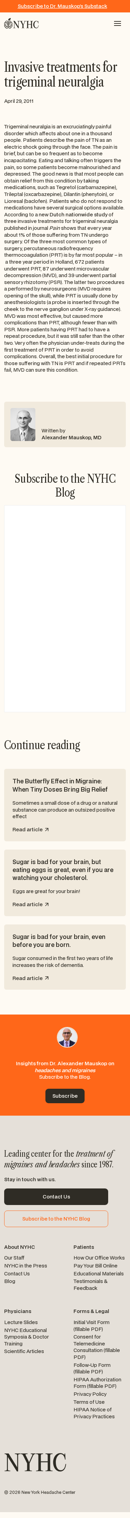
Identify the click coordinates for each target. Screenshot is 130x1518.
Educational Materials (98, 1273)
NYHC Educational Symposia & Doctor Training (26, 1337)
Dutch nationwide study (78, 214)
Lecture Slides (21, 1322)
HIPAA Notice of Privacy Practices (94, 1413)
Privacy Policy (89, 1394)
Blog (9, 1281)
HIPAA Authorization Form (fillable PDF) (97, 1383)
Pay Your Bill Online (95, 1265)
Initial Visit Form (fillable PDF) (91, 1325)
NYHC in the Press (25, 1265)
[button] (117, 23)
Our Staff (14, 1257)
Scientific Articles (24, 1351)
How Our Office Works (99, 1257)
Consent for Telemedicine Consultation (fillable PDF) (96, 1346)
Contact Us (17, 1273)
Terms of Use (89, 1402)
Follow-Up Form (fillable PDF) (92, 1368)
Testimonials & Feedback (90, 1284)
